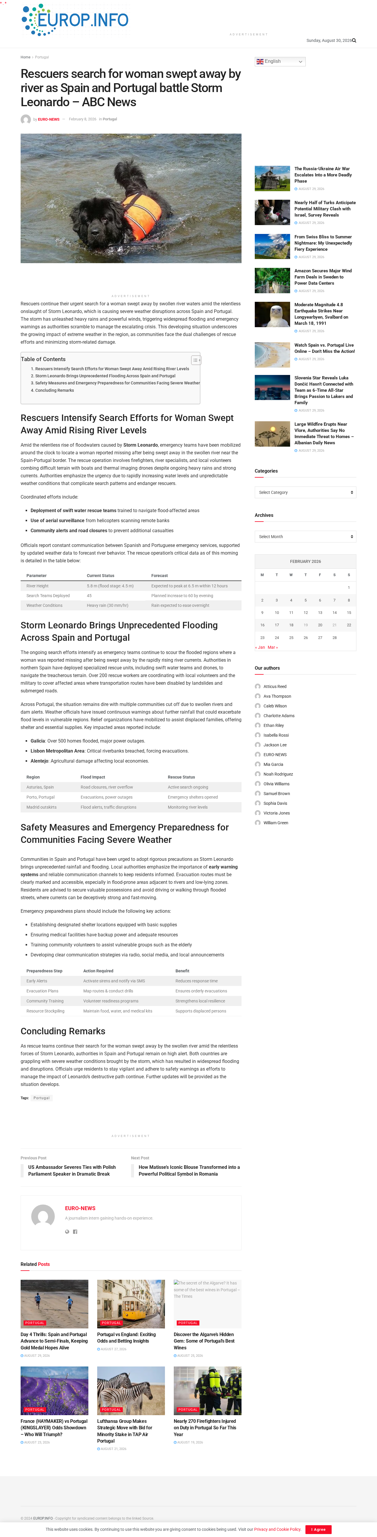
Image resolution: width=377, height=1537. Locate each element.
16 (262, 625)
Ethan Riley (274, 725)
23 (262, 637)
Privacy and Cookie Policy (277, 1529)
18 (291, 625)
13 (320, 612)
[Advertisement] (249, 14)
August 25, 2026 (189, 1356)
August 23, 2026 (36, 1442)
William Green (276, 822)
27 (320, 637)
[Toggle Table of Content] (193, 360)
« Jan (260, 647)
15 (349, 612)
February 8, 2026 (82, 119)
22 (349, 625)
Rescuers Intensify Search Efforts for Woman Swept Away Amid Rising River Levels (112, 368)
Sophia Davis (275, 803)
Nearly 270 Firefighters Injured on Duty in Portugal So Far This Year (205, 1427)
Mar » (273, 647)
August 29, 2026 (36, 1356)
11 (291, 612)
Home (25, 57)
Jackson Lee (275, 745)
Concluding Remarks (54, 390)
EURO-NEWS (48, 119)
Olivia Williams (277, 783)
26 (306, 637)
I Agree (318, 1529)
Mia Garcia (273, 764)
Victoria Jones (277, 813)
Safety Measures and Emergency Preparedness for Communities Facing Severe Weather (117, 383)
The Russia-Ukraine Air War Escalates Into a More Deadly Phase (323, 175)
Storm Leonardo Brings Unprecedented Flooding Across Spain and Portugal (105, 375)
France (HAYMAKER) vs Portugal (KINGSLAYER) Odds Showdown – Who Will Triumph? (54, 1427)
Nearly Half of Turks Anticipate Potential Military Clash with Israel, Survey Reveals (325, 209)
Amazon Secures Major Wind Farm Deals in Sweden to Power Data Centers (323, 277)
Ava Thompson (277, 696)
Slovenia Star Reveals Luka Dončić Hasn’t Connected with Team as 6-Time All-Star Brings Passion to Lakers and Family (324, 390)
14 (335, 612)
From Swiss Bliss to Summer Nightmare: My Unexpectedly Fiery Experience (323, 243)
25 (291, 637)
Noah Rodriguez (278, 774)
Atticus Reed (275, 686)
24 (277, 637)
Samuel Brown (277, 793)
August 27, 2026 (113, 1349)
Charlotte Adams (279, 715)
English (272, 61)
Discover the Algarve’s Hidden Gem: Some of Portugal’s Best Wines (204, 1341)
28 (335, 637)
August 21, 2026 (113, 1449)
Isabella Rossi (276, 735)
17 (277, 625)
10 (277, 612)
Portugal (42, 57)
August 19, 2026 (189, 1442)
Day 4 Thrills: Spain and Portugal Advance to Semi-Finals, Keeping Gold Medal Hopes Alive (54, 1341)
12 (306, 612)
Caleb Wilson (275, 706)
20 (320, 625)
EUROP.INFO (43, 1518)
